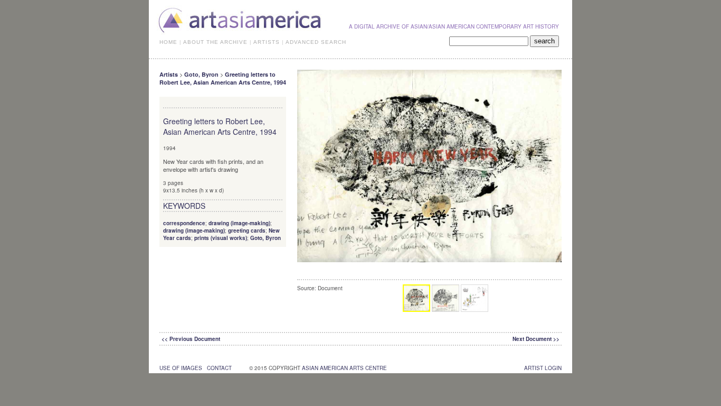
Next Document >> (536, 339)
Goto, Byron (201, 74)
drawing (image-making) (239, 223)
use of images (180, 368)
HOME (168, 42)
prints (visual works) (220, 238)
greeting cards (246, 230)
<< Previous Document (191, 339)
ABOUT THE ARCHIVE (215, 42)
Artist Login (543, 368)
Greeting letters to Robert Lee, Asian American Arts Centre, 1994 (222, 78)
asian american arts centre (344, 368)
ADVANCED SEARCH (316, 42)
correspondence (184, 223)
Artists (168, 74)
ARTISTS (266, 42)
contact (219, 368)
